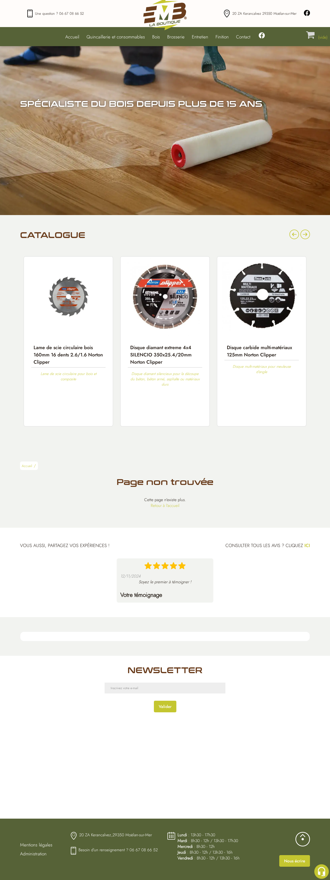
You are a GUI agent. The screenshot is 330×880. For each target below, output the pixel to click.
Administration (33, 854)
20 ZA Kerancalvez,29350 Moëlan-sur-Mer (115, 835)
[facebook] (307, 13)
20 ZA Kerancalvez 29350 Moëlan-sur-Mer (264, 13)
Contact (243, 37)
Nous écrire (294, 861)
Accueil (72, 37)
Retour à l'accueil (165, 505)
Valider (165, 706)
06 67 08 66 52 (71, 13)
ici (307, 545)
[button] (36, 466)
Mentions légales (36, 845)
